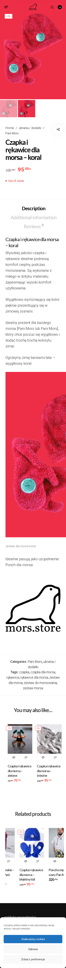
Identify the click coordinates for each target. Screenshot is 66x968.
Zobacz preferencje (33, 959)
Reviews (33, 226)
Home (10, 128)
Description (33, 208)
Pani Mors (12, 133)
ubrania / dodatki (30, 128)
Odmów (33, 949)
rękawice (12, 677)
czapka (24, 672)
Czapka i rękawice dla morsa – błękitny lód (27, 874)
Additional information (33, 217)
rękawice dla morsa (34, 677)
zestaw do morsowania (40, 683)
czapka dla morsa (42, 672)
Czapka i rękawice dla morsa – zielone (20, 770)
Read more (26, 757)
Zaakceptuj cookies (33, 939)
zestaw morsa (33, 688)
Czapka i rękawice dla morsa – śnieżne (49, 770)
